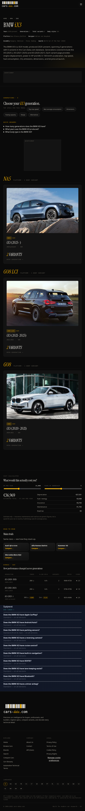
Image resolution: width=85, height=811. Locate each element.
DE (16, 784)
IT (31, 784)
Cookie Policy (51, 750)
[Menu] (81, 4)
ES (26, 784)
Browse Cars (8, 746)
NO (73, 784)
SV (79, 784)
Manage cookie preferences (54, 759)
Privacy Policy (51, 742)
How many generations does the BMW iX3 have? (25, 126)
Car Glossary (8, 762)
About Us (29, 742)
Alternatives (34, 115)
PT (47, 784)
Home (5, 18)
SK (63, 784)
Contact (29, 746)
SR (37, 784)
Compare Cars (8, 758)
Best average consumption (52, 109)
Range (23, 115)
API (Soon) (30, 750)
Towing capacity (10, 115)
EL (5, 788)
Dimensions (70, 109)
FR (21, 784)
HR (42, 784)
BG (11, 788)
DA (16, 788)
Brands (6, 750)
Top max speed (34, 109)
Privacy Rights (52, 754)
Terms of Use (51, 746)
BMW (11, 18)
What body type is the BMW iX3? (18, 132)
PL (52, 784)
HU (68, 784)
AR (21, 788)
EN (5, 784)
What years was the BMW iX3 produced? (22, 129)
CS (58, 784)
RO (11, 784)
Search (6, 754)
